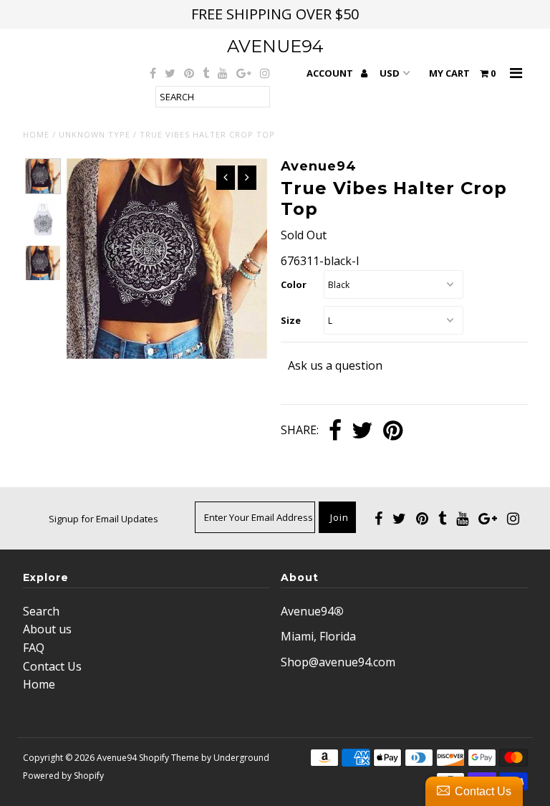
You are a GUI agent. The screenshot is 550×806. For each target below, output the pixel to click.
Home (36, 134)
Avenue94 (275, 46)
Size (291, 320)
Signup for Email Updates (103, 518)
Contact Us (52, 666)
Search (41, 611)
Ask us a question (335, 365)
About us (47, 629)
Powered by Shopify (63, 775)
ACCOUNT (331, 73)
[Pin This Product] (392, 431)
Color (294, 284)
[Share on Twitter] (362, 431)
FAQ (33, 648)
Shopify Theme (169, 758)
